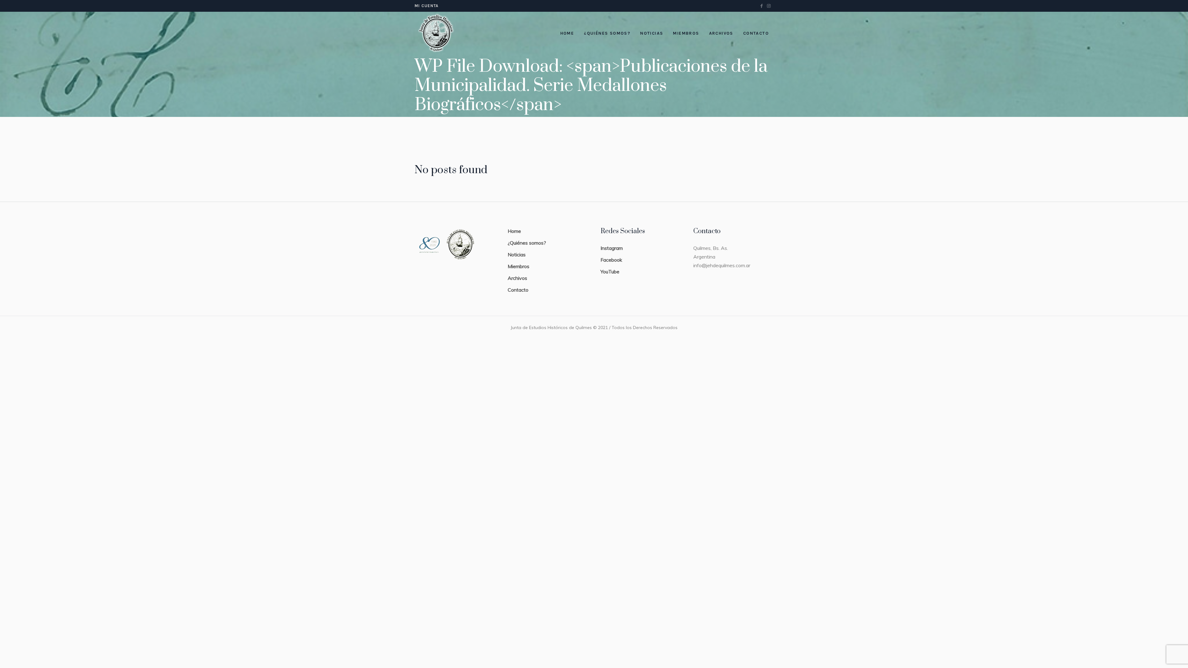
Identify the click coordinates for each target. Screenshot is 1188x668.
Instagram (611, 248)
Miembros (518, 266)
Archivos (517, 278)
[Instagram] (768, 5)
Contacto (518, 290)
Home (514, 231)
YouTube (609, 271)
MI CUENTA (427, 5)
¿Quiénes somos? (527, 243)
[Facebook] (761, 5)
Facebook (611, 260)
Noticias (517, 254)
